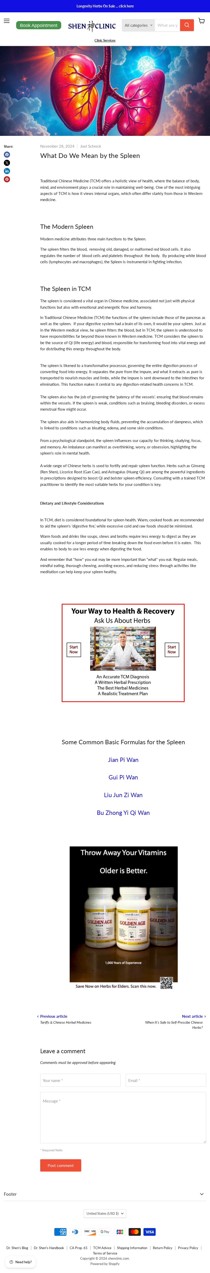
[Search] (187, 25)
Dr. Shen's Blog (17, 1248)
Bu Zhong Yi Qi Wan (123, 812)
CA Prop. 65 (79, 1248)
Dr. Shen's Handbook (49, 1248)
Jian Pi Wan (123, 759)
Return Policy (162, 1248)
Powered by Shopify (105, 1264)
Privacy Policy (188, 1248)
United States (103, 1213)
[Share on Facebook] (7, 155)
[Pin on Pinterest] (7, 179)
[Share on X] (7, 163)
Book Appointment (38, 25)
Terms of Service (105, 1253)
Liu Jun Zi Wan (123, 794)
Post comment (61, 1165)
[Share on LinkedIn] (7, 171)
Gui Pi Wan (123, 777)
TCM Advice (102, 1248)
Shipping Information (132, 1248)
